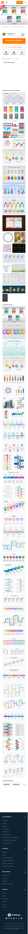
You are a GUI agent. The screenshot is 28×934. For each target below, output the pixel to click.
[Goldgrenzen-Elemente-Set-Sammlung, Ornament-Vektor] (8, 269)
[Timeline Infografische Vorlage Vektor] (9, 152)
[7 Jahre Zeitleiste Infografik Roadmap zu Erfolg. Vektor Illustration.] (13, 723)
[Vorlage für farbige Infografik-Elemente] (13, 216)
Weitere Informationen (9, 61)
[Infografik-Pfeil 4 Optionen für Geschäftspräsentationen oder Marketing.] (13, 408)
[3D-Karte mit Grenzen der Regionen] (6, 289)
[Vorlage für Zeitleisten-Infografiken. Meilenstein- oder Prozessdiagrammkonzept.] (13, 97)
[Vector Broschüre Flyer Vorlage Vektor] (13, 232)
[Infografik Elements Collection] (13, 129)
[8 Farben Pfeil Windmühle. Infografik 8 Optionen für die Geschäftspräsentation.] (8, 420)
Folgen (22, 35)
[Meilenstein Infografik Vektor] (13, 344)
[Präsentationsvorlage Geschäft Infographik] (13, 309)
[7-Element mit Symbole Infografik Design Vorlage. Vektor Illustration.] (13, 744)
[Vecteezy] (2, 2)
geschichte (7, 924)
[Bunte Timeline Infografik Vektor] (13, 183)
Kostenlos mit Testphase (14, 41)
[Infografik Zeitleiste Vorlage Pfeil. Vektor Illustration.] (13, 701)
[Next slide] (21, 924)
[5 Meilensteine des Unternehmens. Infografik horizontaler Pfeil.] (13, 549)
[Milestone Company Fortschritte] (13, 166)
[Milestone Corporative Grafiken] (13, 113)
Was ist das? (16, 58)
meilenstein (16, 924)
